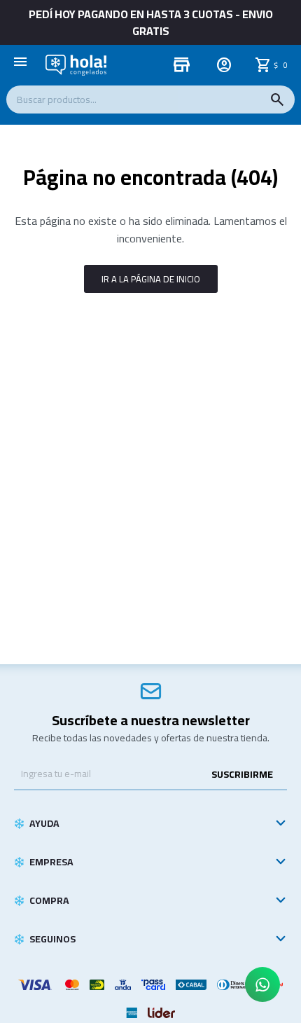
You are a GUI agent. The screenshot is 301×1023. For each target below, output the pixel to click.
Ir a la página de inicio (151, 278)
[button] (277, 99)
